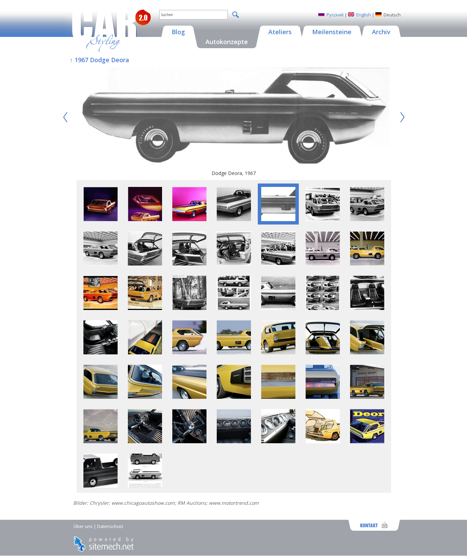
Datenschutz (110, 526)
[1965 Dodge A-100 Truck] (100, 486)
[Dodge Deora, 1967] (233, 117)
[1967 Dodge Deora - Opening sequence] (323, 308)
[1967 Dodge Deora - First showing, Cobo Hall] (323, 219)
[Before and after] (145, 486)
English (363, 15)
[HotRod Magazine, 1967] (100, 308)
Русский (335, 15)
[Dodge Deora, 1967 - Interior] (100, 352)
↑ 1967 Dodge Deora (99, 60)
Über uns (83, 526)
